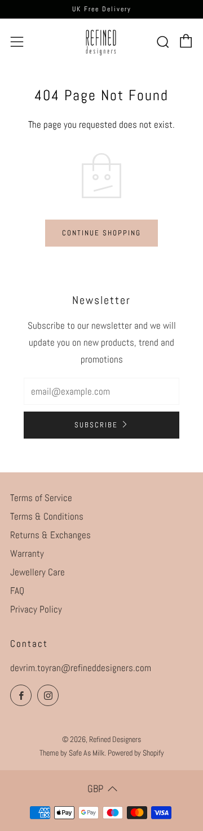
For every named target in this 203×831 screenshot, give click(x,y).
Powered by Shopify (136, 753)
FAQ (17, 590)
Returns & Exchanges (50, 535)
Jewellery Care (37, 572)
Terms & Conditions (46, 516)
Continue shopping (101, 233)
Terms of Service (41, 498)
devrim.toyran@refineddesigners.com (80, 668)
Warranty (27, 553)
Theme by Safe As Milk (71, 753)
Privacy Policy (36, 609)
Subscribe (96, 425)
